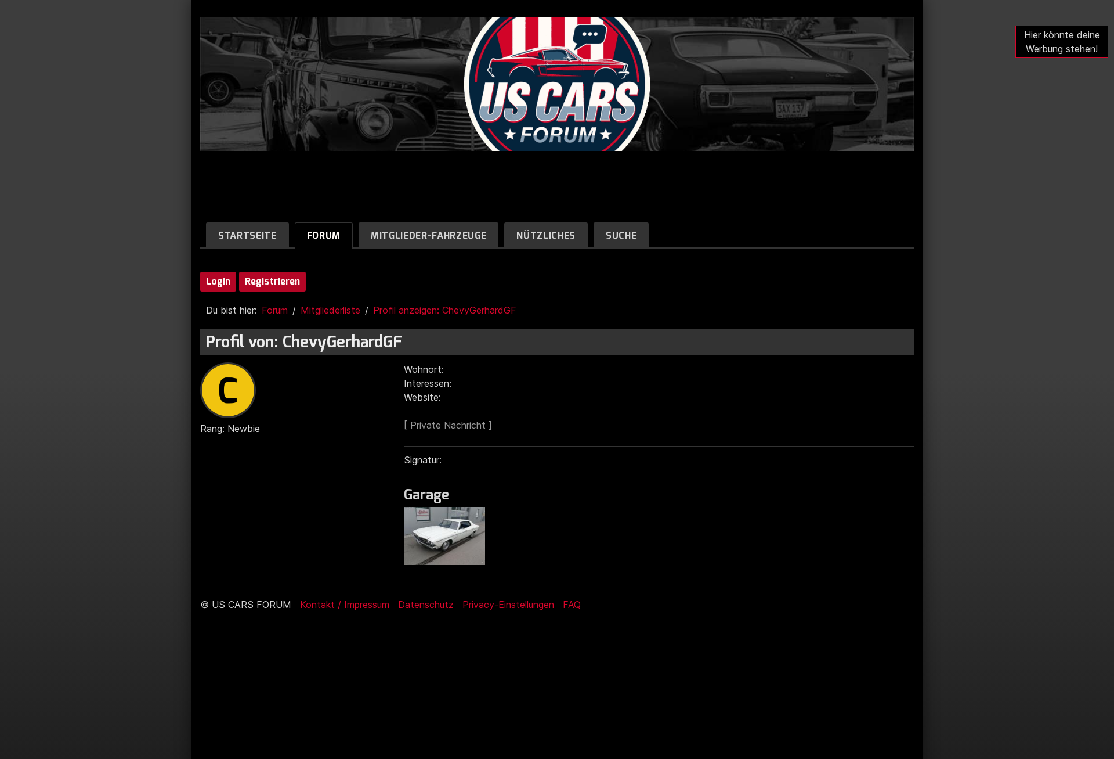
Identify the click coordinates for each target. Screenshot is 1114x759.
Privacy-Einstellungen (508, 604)
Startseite (247, 235)
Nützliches (546, 235)
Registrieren (272, 281)
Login (218, 281)
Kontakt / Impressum (344, 604)
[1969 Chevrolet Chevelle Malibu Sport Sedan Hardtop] (447, 561)
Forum (324, 235)
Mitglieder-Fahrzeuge (428, 235)
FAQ (572, 604)
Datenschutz (426, 604)
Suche (621, 235)
